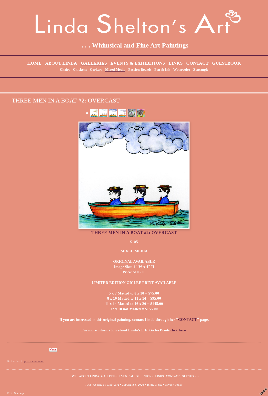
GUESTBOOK (226, 63)
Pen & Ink (162, 69)
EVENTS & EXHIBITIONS (137, 63)
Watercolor (181, 69)
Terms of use (154, 384)
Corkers (96, 69)
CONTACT (197, 63)
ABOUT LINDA (61, 63)
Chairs (65, 69)
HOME (34, 63)
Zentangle (200, 69)
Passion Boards (139, 69)
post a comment (34, 361)
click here (178, 330)
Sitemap (19, 393)
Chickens (80, 69)
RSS (9, 393)
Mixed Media (115, 69)
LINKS (176, 63)
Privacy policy (173, 384)
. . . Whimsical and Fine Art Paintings (134, 45)
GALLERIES (94, 63)
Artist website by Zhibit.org (102, 384)
